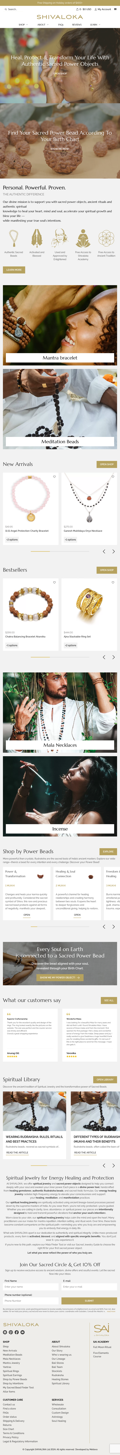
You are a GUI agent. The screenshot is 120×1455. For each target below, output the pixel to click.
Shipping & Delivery (13, 1421)
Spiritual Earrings (12, 1375)
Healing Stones (60, 1379)
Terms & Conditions (13, 1433)
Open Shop (107, 464)
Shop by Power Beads (15, 1379)
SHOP (22, 24)
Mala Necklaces (11, 1358)
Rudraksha (58, 1375)
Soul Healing (59, 1421)
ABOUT (41, 24)
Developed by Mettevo (86, 1449)
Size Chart (8, 1429)
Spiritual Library (61, 1383)
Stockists (57, 1371)
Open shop (60, 73)
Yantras (7, 1367)
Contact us (9, 1404)
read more (111, 1311)
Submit (89, 1300)
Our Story (57, 1350)
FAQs (61, 24)
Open (27, 915)
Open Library (105, 1079)
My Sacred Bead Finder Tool (18, 1387)
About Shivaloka (61, 1346)
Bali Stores (58, 1363)
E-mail (67, 1281)
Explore (108, 851)
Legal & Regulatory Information (20, 1441)
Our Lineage (58, 1358)
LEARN (93, 24)
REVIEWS (77, 24)
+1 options (70, 539)
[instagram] (5, 1332)
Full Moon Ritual (102, 1347)
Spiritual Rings (11, 1371)
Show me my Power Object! (57, 977)
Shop (6, 1346)
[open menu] (115, 9)
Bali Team (57, 1367)
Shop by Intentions (13, 1383)
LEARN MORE (14, 269)
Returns (7, 1425)
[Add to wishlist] (54, 477)
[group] (31, 498)
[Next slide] (113, 551)
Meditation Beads (12, 1354)
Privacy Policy (11, 1437)
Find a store (9, 1408)
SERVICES (57, 1399)
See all (109, 1000)
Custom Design (60, 1412)
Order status (10, 1416)
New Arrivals (10, 1350)
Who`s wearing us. (62, 1354)
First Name (11, 1281)
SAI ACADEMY (101, 1341)
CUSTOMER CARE (13, 1399)
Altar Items (9, 1391)
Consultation (59, 1408)
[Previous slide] (104, 551)
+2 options (12, 539)
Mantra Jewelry (11, 1363)
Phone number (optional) (18, 1295)
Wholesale (58, 1404)
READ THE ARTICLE (17, 1152)
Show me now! (60, 148)
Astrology (57, 1416)
